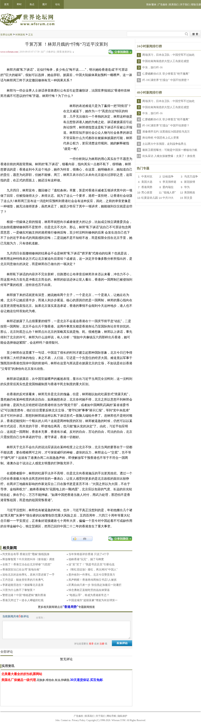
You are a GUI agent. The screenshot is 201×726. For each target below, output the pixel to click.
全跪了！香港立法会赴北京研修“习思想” (26, 564)
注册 (102, 643)
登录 (91, 643)
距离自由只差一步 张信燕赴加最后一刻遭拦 (95, 584)
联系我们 (89, 716)
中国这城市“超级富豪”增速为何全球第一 (93, 600)
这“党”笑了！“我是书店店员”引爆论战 (91, 564)
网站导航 (111, 716)
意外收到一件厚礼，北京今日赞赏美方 (92, 574)
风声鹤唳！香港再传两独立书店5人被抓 (93, 579)
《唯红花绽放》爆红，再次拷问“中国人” (93, 569)
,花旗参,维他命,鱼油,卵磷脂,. (52, 680)
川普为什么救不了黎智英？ (18, 590)
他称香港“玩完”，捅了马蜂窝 (86, 559)
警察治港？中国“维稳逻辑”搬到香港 (24, 595)
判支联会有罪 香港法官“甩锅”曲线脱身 (25, 554)
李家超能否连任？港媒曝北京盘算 (23, 584)
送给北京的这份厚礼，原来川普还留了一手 (28, 574)
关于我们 (100, 716)
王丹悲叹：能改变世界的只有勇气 (23, 579)
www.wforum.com (9, 51)
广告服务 (78, 716)
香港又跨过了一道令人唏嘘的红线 (23, 600)
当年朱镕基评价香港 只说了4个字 (89, 554)
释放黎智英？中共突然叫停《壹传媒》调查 (28, 559)
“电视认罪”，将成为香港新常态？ (89, 595)
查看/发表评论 (64, 51)
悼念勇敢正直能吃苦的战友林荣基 (89, 590)
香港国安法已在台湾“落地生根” (21, 569)
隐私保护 (122, 716)
